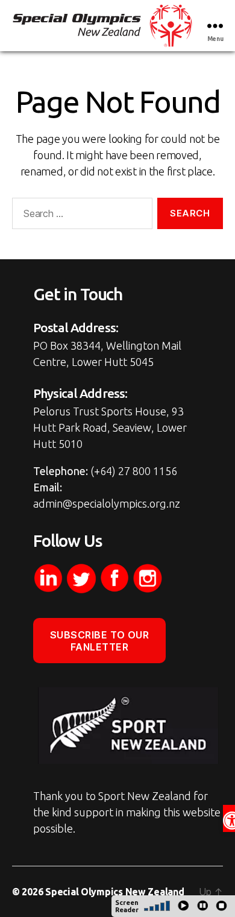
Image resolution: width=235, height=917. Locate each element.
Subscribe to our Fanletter (99, 641)
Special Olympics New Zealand (114, 891)
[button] (229, 818)
